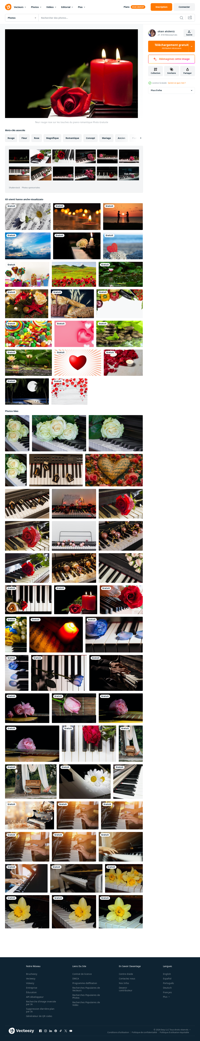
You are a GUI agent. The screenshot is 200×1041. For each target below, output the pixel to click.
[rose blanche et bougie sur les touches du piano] (77, 245)
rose (36, 138)
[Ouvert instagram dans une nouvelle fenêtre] (45, 1031)
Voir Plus (129, 173)
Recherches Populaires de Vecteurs (86, 989)
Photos (35, 7)
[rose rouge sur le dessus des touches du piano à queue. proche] (27, 568)
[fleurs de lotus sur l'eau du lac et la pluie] (121, 274)
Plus (80, 7)
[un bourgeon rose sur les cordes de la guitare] (74, 708)
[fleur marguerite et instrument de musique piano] (85, 781)
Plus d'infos (156, 90)
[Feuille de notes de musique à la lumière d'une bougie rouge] (56, 635)
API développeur (35, 996)
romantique (72, 138)
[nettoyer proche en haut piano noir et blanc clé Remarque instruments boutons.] (128, 781)
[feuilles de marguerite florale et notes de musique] (28, 216)
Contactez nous (127, 978)
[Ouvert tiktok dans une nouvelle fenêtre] (60, 1031)
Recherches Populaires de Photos (86, 996)
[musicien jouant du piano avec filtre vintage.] (77, 815)
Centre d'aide (126, 973)
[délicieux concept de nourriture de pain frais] (72, 303)
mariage (106, 138)
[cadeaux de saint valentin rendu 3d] (74, 334)
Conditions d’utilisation (118, 1032)
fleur (24, 138)
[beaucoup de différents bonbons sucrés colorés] (27, 274)
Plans (126, 6)
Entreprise (31, 987)
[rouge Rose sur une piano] (121, 599)
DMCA (75, 978)
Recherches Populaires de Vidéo (86, 1003)
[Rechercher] (181, 18)
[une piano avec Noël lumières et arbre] (74, 504)
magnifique (52, 138)
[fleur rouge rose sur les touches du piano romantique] (28, 599)
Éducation (31, 992)
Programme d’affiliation (84, 983)
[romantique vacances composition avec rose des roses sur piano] (121, 568)
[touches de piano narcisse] (124, 878)
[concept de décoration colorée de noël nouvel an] (26, 303)
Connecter (184, 6)
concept (90, 138)
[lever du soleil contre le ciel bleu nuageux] (28, 245)
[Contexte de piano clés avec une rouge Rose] (89, 744)
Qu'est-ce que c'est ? (177, 83)
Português (168, 983)
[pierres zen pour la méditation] (119, 334)
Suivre (189, 34)
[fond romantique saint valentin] (69, 391)
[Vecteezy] (8, 7)
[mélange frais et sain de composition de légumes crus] (119, 303)
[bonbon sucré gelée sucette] (28, 334)
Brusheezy (31, 973)
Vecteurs (18, 7)
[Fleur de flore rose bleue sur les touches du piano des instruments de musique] (114, 635)
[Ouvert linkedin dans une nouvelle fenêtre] (50, 1031)
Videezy (30, 983)
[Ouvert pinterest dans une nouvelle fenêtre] (55, 1031)
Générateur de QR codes (39, 1016)
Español (167, 978)
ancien (121, 138)
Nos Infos (124, 983)
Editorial (65, 7)
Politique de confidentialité (144, 1032)
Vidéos (50, 7)
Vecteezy (30, 978)
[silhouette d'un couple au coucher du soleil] (123, 216)
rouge (11, 138)
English (167, 973)
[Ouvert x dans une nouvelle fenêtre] (66, 1031)
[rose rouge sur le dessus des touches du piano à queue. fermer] (121, 504)
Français (167, 992)
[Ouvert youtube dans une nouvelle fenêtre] (71, 1031)
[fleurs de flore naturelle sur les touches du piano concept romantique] (16, 635)
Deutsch (167, 987)
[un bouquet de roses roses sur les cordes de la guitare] (27, 708)
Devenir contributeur (125, 989)
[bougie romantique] (77, 216)
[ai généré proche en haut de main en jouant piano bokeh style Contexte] (116, 673)
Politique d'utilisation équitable (174, 1032)
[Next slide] (138, 138)
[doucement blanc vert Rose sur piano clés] (116, 433)
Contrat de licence (82, 973)
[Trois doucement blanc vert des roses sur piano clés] (17, 433)
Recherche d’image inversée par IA (41, 1003)
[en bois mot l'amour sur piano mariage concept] (56, 470)
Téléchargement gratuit (172, 46)
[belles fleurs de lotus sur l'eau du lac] (28, 363)
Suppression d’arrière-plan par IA (40, 1010)
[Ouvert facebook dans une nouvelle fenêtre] (40, 1031)
